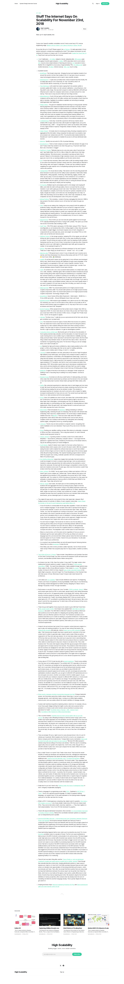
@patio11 (55, 415)
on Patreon (67, 49)
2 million (61, 61)
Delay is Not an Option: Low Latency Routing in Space (62, 45)
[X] (60, 965)
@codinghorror (44, 144)
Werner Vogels (44, 483)
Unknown (43, 424)
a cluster (76, 568)
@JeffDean (43, 73)
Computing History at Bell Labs (48, 332)
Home (16, 3)
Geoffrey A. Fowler (45, 150)
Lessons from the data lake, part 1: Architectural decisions (63, 758)
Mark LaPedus (44, 471)
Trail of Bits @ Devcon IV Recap (47, 554)
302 (39, 63)
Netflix (42, 385)
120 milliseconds (77, 65)
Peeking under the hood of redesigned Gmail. (71, 785)
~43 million (52, 59)
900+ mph (67, 67)
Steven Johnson (44, 436)
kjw (41, 160)
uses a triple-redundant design (72, 570)
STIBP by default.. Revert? (76, 589)
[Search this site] (93, 3)
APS (41, 321)
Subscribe (105, 3)
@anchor (42, 141)
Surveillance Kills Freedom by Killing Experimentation (56, 712)
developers (56, 544)
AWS (41, 205)
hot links (38, 13)
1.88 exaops (78, 59)
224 (73, 63)
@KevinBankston (45, 96)
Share (84, 29)
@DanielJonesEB (45, 300)
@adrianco (62, 410)
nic (41, 346)
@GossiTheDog (44, 199)
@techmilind (43, 410)
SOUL (67, 791)
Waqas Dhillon (44, 104)
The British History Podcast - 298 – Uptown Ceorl (64, 710)
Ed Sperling (43, 185)
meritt (41, 269)
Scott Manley (44, 445)
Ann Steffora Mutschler (46, 459)
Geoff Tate (43, 226)
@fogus (42, 248)
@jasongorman (44, 288)
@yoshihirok (43, 296)
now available (51, 579)
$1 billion (51, 67)
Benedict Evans (44, 377)
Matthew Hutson (45, 236)
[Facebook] (63, 965)
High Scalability (62, 3)
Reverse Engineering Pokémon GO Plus (63, 884)
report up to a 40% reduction (72, 630)
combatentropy (44, 121)
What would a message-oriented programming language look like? (56, 694)
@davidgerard (44, 79)
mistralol (42, 317)
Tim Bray (42, 352)
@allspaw (42, 370)
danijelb (42, 259)
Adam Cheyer (44, 131)
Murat (79, 45)
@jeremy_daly (44, 253)
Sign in (98, 3)
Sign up (62, 972)
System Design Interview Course (28, 3)
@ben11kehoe (44, 219)
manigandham (44, 171)
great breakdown (69, 661)
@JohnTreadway (45, 309)
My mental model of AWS (47, 609)
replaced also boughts (44, 630)
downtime (41, 834)
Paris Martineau (44, 86)
